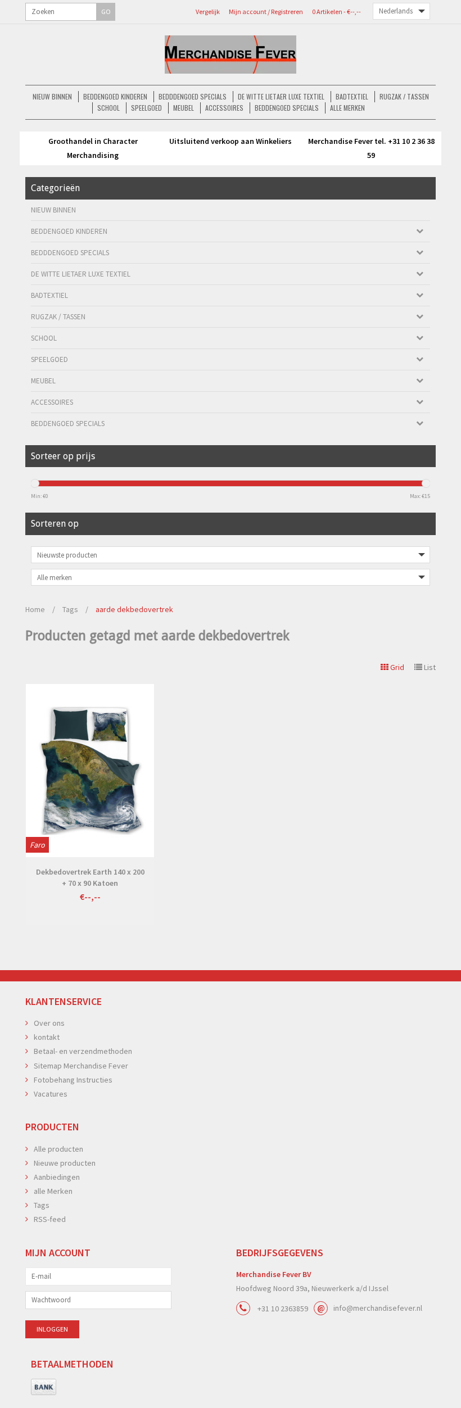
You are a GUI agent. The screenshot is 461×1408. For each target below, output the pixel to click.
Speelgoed (146, 107)
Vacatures (50, 1094)
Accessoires (224, 107)
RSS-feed (50, 1219)
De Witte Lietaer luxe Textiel (281, 96)
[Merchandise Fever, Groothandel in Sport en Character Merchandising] (230, 54)
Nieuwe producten (65, 1163)
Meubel (183, 107)
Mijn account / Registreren (266, 11)
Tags (70, 609)
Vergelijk (208, 11)
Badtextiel (352, 96)
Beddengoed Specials (287, 107)
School (108, 107)
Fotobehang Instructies (73, 1080)
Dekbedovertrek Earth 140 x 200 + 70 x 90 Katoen (90, 877)
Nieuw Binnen (52, 96)
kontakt (47, 1037)
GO (106, 11)
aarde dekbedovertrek (134, 609)
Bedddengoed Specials (193, 96)
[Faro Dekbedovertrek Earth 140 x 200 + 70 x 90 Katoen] (90, 770)
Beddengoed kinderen (115, 96)
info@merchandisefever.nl (377, 1308)
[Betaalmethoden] (43, 1387)
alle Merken (347, 107)
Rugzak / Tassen (404, 96)
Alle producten (58, 1149)
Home (35, 609)
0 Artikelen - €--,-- (336, 11)
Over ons (49, 1023)
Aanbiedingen (57, 1177)
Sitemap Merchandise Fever (81, 1066)
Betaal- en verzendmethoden (83, 1051)
